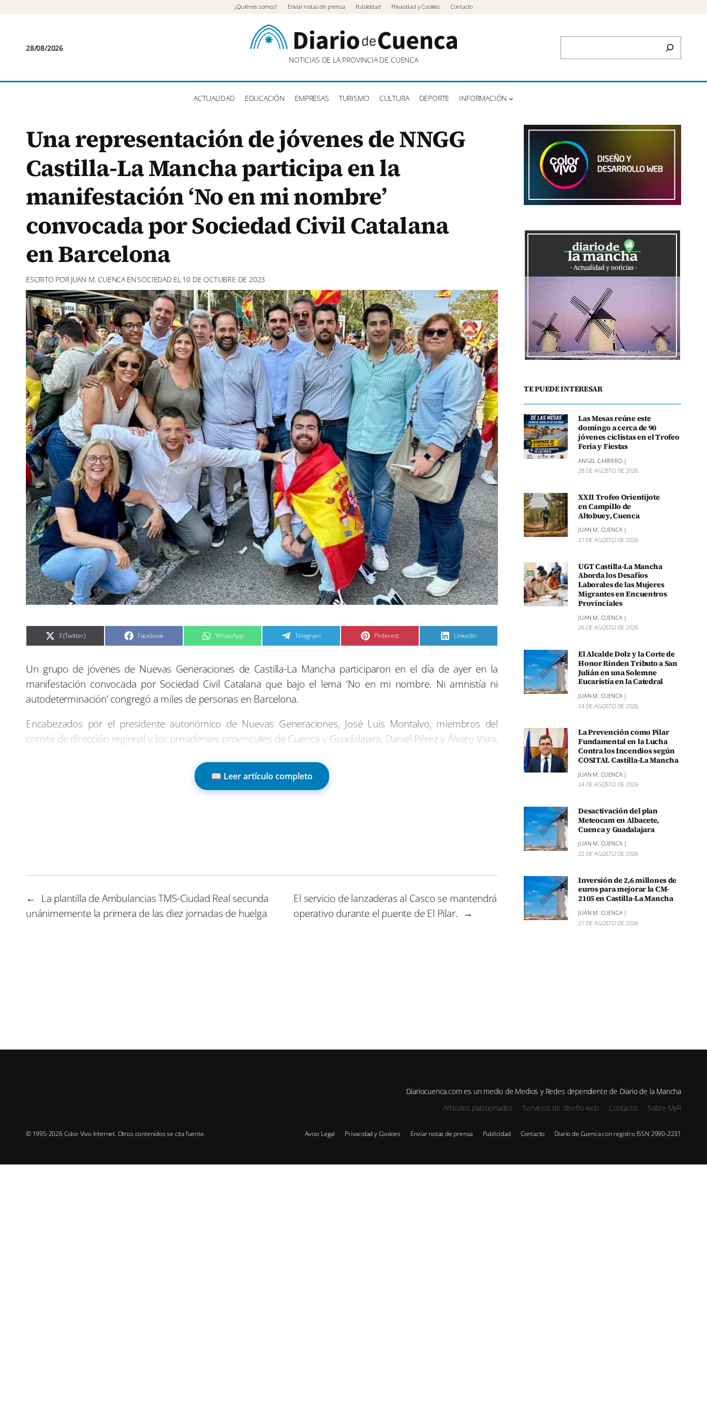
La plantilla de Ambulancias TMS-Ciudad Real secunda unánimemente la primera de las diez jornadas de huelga (147, 905)
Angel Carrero (600, 460)
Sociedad (154, 279)
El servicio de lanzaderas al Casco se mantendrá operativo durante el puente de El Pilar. (395, 905)
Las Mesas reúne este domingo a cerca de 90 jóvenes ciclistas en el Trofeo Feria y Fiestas (628, 432)
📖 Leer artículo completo (262, 776)
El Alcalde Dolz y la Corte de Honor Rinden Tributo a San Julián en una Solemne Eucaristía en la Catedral (627, 668)
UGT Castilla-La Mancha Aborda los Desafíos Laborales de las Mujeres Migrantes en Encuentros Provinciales (622, 585)
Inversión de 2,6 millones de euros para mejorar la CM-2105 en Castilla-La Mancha (627, 890)
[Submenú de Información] (511, 98)
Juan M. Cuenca (98, 279)
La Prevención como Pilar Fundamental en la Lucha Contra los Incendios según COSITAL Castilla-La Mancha (628, 746)
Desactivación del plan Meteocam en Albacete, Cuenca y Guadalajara (618, 821)
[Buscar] (670, 47)
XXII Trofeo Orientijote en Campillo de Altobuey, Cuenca (618, 507)
